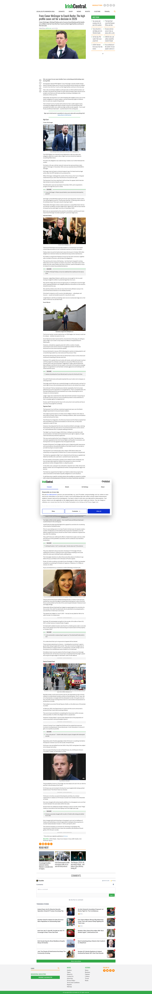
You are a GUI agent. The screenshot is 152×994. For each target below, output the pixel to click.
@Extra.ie (48, 28)
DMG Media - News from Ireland (58, 839)
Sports (50, 840)
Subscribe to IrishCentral (64, 115)
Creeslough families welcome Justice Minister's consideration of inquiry (46, 866)
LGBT (72, 839)
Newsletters (97, 5)
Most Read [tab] (95, 17)
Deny (53, 511)
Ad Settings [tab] (85, 487)
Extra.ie (66, 836)
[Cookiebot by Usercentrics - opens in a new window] (103, 482)
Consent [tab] (49, 487)
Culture (87, 976)
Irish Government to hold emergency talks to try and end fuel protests (62, 864)
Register (69, 984)
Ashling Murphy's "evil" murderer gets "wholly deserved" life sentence (64, 546)
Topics (69, 972)
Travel (87, 978)
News (86, 970)
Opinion (87, 974)
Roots (86, 980)
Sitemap (69, 986)
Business (87, 972)
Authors (69, 970)
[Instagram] (110, 5)
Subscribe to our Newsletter (45, 977)
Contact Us (70, 976)
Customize (75, 511)
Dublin (77, 839)
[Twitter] (107, 5)
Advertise (70, 978)
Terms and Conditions (73, 982)
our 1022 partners (52, 494)
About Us (69, 974)
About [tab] (102, 487)
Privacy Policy (71, 980)
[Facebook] (104, 5)
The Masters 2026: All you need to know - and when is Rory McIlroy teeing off (77, 865)
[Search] (115, 12)
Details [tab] (67, 487)
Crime (69, 839)
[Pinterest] (113, 5)
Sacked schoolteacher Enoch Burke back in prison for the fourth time (63, 374)
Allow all (98, 511)
